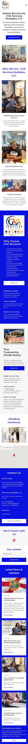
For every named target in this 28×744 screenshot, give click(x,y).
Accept (14, 740)
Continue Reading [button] (8, 615)
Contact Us (14, 283)
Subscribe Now (14, 559)
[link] (5, 5)
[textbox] (14, 554)
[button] (25, 5)
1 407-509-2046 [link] (9, 501)
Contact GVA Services (14, 521)
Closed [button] (7, 514)
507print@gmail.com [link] (13, 503)
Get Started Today (14, 37)
